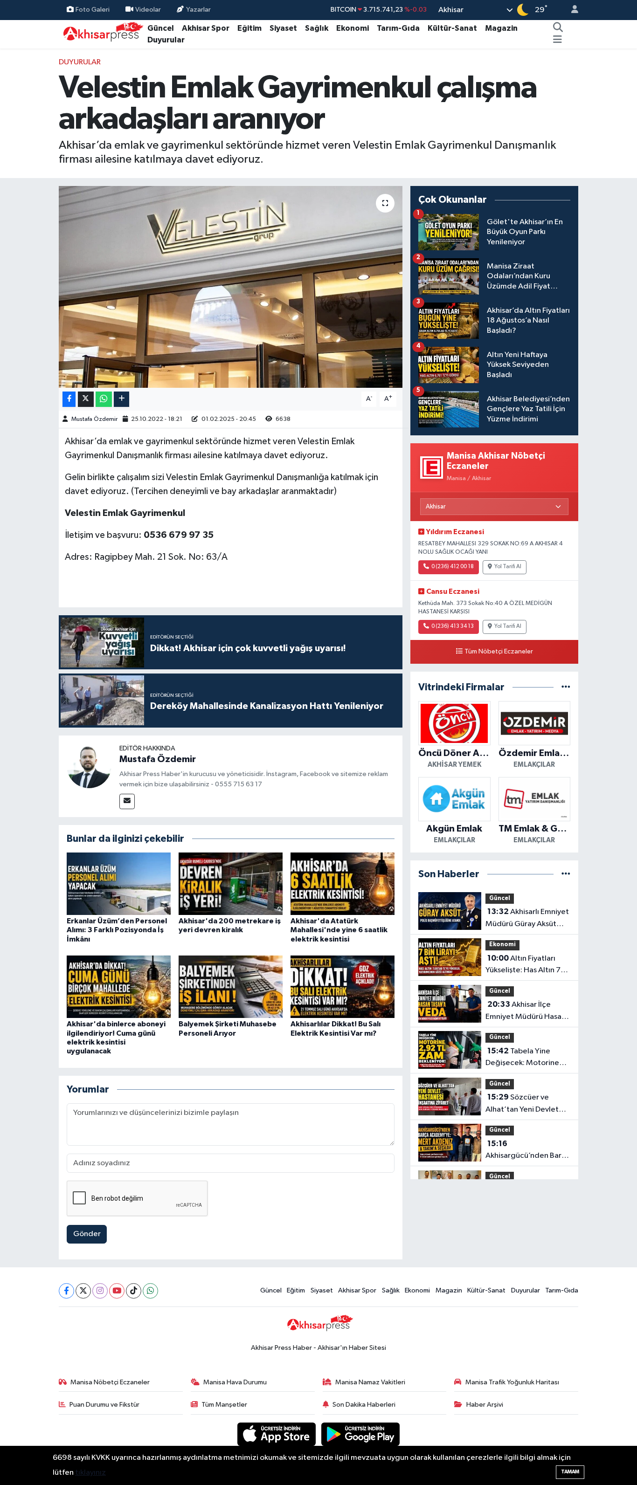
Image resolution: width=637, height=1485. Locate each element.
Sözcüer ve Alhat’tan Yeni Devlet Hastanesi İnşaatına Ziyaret (522, 1104)
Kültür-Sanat (452, 28)
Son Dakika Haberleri (363, 1404)
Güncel (160, 28)
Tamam (570, 1471)
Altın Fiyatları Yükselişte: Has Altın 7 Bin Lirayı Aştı (523, 965)
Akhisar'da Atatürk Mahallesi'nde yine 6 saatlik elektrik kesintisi (339, 929)
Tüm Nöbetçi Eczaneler (498, 651)
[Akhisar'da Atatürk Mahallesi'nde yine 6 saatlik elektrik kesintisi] (343, 883)
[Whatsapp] (150, 1291)
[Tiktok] (133, 1291)
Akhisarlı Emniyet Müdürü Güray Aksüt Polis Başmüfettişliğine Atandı (527, 919)
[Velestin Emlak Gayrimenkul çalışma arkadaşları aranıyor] (230, 286)
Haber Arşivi (484, 1404)
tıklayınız (90, 1473)
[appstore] (277, 1434)
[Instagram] (100, 1291)
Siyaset (283, 28)
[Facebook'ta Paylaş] (69, 399)
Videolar (148, 9)
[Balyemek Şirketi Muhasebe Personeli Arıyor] (231, 986)
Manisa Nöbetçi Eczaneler (110, 1382)
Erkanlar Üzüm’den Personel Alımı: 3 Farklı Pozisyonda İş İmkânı (117, 929)
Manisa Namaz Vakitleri (370, 1382)
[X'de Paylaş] (86, 399)
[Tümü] (565, 687)
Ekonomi (352, 28)
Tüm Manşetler (224, 1404)
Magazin (501, 28)
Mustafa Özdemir (94, 419)
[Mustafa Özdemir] (89, 766)
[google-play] (360, 1434)
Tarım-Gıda (398, 28)
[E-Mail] (127, 801)
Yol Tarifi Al (507, 567)
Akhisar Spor (205, 28)
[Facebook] (66, 1291)
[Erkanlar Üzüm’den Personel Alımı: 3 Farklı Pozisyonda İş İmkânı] (119, 883)
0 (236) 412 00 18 (452, 567)
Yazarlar (198, 9)
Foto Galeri (93, 9)
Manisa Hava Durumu (235, 1382)
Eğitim (249, 28)
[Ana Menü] (557, 40)
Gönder (87, 1234)
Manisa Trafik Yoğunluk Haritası (512, 1382)
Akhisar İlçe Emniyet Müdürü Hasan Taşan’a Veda (525, 1011)
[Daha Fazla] (121, 399)
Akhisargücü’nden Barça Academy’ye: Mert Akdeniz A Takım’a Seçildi (527, 1151)
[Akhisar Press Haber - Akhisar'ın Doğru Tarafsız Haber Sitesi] (101, 33)
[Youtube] (117, 1291)
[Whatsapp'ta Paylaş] (104, 399)
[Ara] (558, 28)
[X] (83, 1291)
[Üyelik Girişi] (570, 10)
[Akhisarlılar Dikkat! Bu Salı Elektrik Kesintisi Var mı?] (343, 986)
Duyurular (166, 40)
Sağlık (316, 28)
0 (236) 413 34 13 (452, 626)
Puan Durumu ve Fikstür (104, 1404)
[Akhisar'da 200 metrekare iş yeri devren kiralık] (231, 883)
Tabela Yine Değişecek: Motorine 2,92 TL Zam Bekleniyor (526, 1058)
